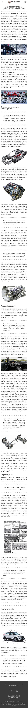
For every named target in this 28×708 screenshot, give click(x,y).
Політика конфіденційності (18, 701)
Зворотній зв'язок (14, 685)
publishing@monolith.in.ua (15, 698)
